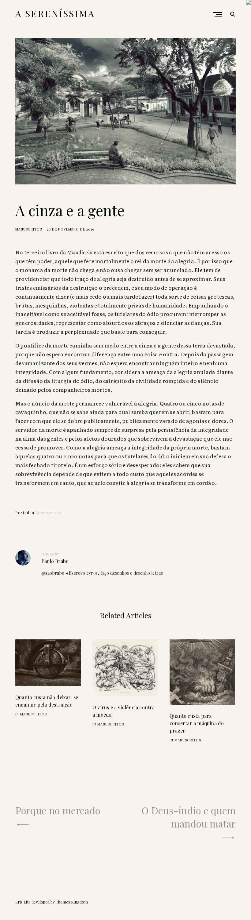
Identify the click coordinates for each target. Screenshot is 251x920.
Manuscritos (28, 229)
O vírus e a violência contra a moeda (123, 711)
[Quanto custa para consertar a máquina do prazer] (202, 672)
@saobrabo (53, 573)
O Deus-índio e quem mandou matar (188, 817)
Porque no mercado (57, 810)
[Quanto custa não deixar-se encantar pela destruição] (48, 662)
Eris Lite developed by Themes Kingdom (51, 901)
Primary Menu (218, 15)
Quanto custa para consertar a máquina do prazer (197, 723)
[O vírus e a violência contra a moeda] (125, 667)
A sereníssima (55, 13)
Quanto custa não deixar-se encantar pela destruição (46, 701)
